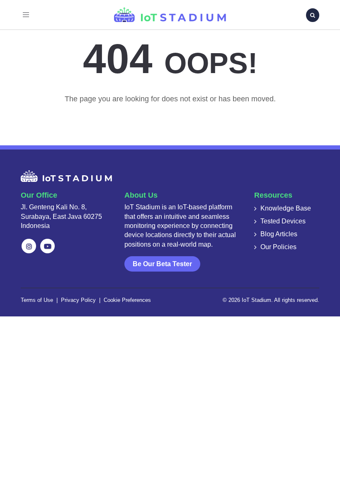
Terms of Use (37, 300)
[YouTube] (47, 246)
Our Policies (278, 246)
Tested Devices (283, 221)
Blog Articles (278, 234)
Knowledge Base (285, 208)
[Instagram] (29, 246)
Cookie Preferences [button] (127, 300)
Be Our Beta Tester (162, 263)
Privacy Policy (78, 300)
